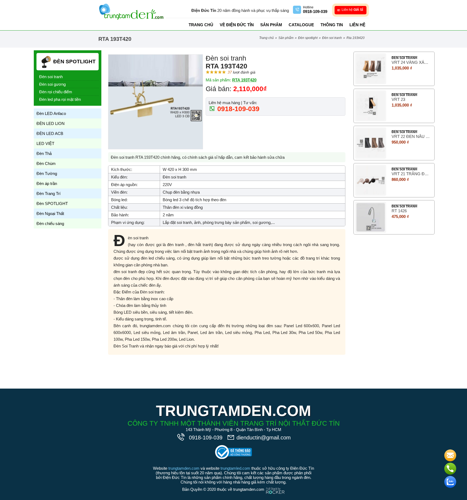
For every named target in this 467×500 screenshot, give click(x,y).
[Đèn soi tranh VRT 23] (370, 106)
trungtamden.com (183, 468)
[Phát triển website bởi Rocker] (275, 485)
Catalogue (301, 24)
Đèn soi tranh (332, 38)
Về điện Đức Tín (237, 24)
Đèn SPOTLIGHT (308, 38)
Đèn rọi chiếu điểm (55, 92)
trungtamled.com (235, 468)
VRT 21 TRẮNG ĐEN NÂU (411, 173)
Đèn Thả (44, 153)
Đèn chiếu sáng (50, 223)
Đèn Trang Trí (48, 193)
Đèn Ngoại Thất (50, 213)
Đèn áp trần (46, 183)
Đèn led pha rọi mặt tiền (60, 99)
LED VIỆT (45, 143)
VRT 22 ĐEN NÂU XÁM (411, 136)
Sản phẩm (271, 24)
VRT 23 (398, 99)
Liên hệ (357, 24)
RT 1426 (399, 210)
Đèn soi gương (52, 84)
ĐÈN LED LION (50, 123)
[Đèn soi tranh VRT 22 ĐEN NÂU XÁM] (370, 143)
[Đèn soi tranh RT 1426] (370, 217)
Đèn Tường (46, 173)
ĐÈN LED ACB (49, 133)
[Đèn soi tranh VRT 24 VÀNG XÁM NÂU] (370, 69)
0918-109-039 (237, 108)
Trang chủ (201, 24)
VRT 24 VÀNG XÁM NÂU (411, 62)
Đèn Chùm (46, 163)
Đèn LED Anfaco (51, 113)
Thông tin (332, 24)
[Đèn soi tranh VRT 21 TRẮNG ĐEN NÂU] (370, 180)
